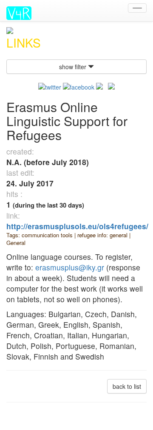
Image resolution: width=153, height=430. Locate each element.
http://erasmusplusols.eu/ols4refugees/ (77, 226)
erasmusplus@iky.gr (69, 267)
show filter (73, 66)
